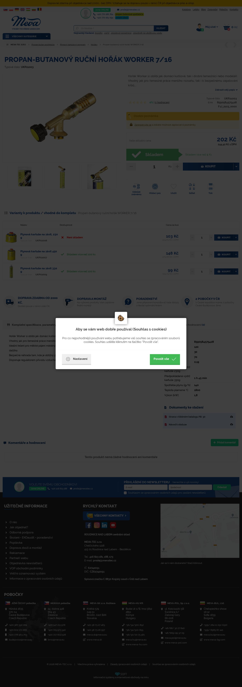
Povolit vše (161, 359)
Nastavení (80, 359)
